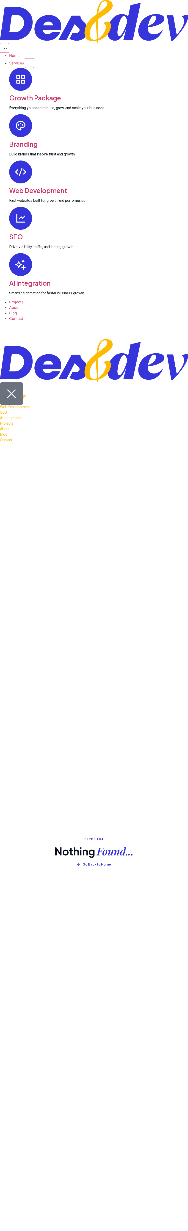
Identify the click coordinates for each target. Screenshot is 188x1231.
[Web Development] (20, 171)
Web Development (38, 190)
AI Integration (30, 283)
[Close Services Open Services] (29, 63)
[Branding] (20, 125)
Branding (23, 144)
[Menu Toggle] (4, 48)
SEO (16, 237)
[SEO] (20, 218)
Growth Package (35, 98)
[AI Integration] (20, 264)
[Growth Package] (20, 79)
